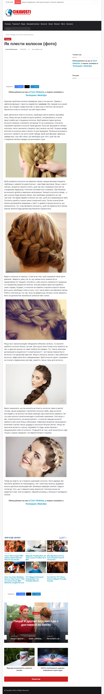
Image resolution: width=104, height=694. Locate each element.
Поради (12, 34)
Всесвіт (57, 24)
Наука (23, 24)
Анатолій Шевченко (11, 49)
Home (7, 34)
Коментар (36, 679)
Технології (16, 24)
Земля (50, 24)
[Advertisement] (36, 68)
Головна (8, 24)
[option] (36, 622)
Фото (63, 24)
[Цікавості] (18, 12)
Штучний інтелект (33, 24)
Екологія (44, 24)
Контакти (69, 24)
